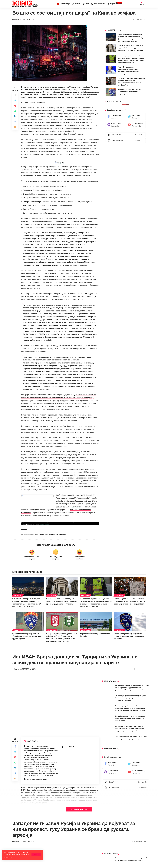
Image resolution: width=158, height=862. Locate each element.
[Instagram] (115, 125)
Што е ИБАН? (69, 747)
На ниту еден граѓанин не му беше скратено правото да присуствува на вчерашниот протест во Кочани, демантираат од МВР (131, 708)
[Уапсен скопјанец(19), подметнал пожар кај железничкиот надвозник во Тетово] (130, 621)
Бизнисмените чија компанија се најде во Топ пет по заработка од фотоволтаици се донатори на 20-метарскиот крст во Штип (132, 687)
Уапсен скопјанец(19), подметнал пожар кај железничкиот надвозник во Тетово (129, 636)
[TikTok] (126, 134)
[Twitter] (136, 116)
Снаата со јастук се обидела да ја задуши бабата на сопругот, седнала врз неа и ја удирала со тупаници (131, 48)
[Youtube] (136, 125)
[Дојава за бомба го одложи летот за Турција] (96, 621)
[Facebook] (115, 116)
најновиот (27, 87)
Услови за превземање (44, 524)
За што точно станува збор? (36, 779)
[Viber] (126, 140)
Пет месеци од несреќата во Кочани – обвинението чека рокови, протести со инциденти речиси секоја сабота (129, 601)
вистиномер (39, 534)
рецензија (62, 534)
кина (46, 534)
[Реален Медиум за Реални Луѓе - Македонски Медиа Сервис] (25, 4)
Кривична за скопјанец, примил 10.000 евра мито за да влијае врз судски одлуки (130, 91)
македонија (53, 534)
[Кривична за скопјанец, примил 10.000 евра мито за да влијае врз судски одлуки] (111, 92)
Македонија (18, 595)
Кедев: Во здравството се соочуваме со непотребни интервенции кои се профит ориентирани (130, 718)
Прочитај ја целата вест (79, 809)
